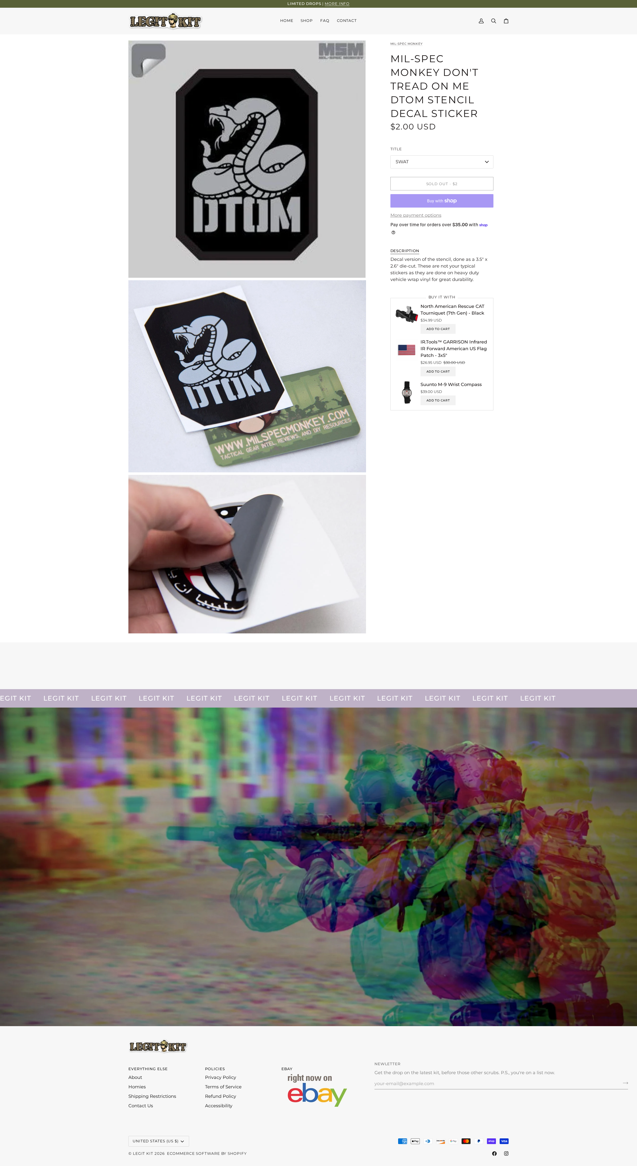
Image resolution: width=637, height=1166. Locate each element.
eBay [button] (287, 1068)
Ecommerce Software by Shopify (207, 1153)
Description (405, 250)
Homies (137, 1087)
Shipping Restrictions (152, 1096)
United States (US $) (156, 1141)
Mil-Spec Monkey (406, 44)
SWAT (402, 162)
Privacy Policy (220, 1077)
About (135, 1077)
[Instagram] (506, 1153)
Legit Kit (143, 1153)
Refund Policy (220, 1096)
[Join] (624, 1083)
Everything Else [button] (148, 1068)
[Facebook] (494, 1153)
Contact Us (140, 1106)
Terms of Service (223, 1087)
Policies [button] (215, 1068)
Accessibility (218, 1106)
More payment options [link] (415, 215)
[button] (307, 21)
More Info (337, 3)
